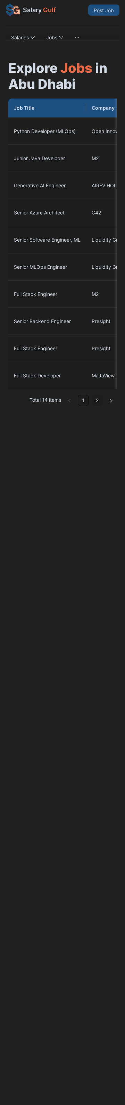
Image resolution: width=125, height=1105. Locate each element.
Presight (101, 321)
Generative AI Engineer (40, 185)
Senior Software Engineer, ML (47, 240)
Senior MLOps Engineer (40, 267)
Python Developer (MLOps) (45, 131)
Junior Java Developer (39, 158)
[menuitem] (23, 37)
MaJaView (103, 375)
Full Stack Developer (37, 375)
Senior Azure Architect (39, 212)
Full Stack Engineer (35, 294)
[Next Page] (111, 400)
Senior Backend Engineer (42, 321)
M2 (95, 158)
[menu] (62, 37)
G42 (96, 212)
